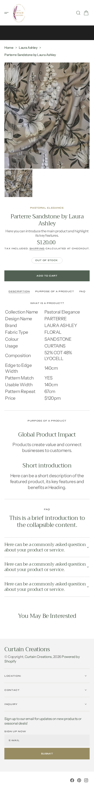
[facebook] (72, 780)
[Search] (78, 12)
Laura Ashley (28, 48)
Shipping (37, 248)
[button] (7, 12)
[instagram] (86, 780)
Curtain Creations (38, 656)
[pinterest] (79, 780)
